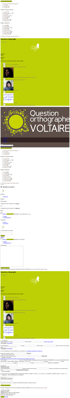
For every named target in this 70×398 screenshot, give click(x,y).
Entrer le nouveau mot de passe (29, 368)
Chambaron (6, 15)
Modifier (2, 235)
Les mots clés (6, 7)
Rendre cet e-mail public (53, 362)
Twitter (62, 361)
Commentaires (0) (7, 217)
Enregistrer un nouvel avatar (7, 358)
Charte (4, 141)
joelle (5, 12)
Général (29, 214)
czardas (6, 17)
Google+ (15, 362)
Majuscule (5, 196)
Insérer (2, 396)
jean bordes (6, 19)
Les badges (5, 4)
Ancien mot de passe (5, 368)
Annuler (2, 237)
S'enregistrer (10, 343)
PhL (5, 18)
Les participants (6, 6)
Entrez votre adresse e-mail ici (7, 353)
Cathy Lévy (7, 20)
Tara (5, 14)
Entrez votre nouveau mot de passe (8, 356)
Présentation (6, 138)
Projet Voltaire (34, 269)
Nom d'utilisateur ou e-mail (7, 341)
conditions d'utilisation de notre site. (34, 351)
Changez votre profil (29, 358)
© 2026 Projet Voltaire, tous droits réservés (10, 36)
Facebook (46, 361)
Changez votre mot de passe (19, 358)
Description (3, 365)
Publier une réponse (5, 267)
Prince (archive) (7, 13)
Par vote (5, 222)
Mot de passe (28, 341)
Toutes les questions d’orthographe (10, 3)
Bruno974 (6, 33)
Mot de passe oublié (48, 341)
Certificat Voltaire (43, 269)
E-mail (22, 345)
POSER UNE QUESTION (6, 1)
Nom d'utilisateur (4, 345)
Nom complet (3, 360)
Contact (5, 140)
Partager (5, 216)
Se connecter (9, 348)
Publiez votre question (5, 385)
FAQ (4, 139)
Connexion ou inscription (6, 146)
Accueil (2, 184)
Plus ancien (5, 223)
